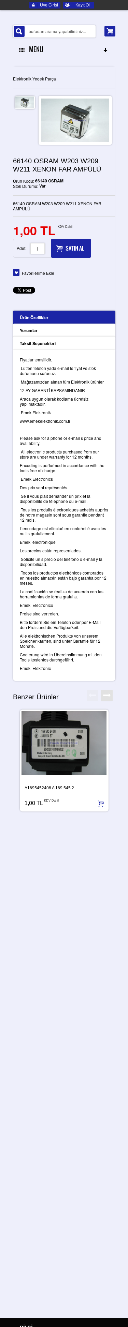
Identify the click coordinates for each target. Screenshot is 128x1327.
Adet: (21, 248)
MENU (34, 49)
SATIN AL (75, 248)
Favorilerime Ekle (38, 273)
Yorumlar (29, 330)
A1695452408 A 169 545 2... (51, 788)
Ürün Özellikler (34, 317)
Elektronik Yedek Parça (34, 78)
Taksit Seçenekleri (38, 343)
